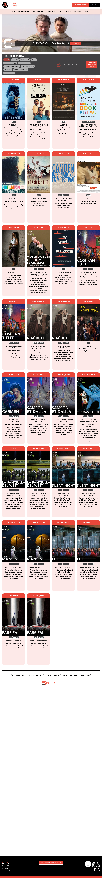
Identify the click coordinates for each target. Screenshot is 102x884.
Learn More (76, 43)
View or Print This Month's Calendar (92, 64)
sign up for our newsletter (51, 863)
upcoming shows (80, 5)
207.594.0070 (6, 868)
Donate (94, 5)
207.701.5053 (6, 870)
